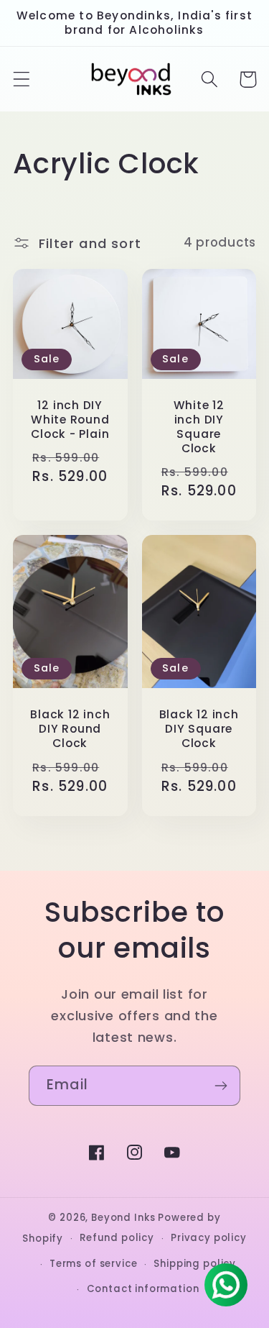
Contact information (143, 1289)
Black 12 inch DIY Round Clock (70, 729)
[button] (22, 79)
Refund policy (117, 1238)
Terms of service (93, 1263)
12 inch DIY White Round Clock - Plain (70, 419)
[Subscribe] (221, 1086)
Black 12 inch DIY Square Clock (199, 729)
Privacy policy (209, 1238)
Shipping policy (195, 1263)
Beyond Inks (123, 1217)
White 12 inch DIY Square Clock (199, 427)
